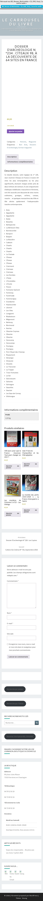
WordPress (33, 896)
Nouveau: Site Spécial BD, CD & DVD (20, 736)
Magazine (32, 142)
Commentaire (13, 581)
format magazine (25, 147)
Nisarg (24, 898)
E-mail (10, 623)
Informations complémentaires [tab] (20, 162)
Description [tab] (12, 157)
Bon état (23, 145)
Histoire (23, 142)
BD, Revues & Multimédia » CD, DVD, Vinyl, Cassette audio (22, 6)
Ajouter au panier (15, 131)
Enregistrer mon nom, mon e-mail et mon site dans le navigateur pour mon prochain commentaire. (22, 647)
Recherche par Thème (15, 703)
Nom (9, 613)
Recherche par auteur (15, 689)
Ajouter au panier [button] (12, 467)
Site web (10, 634)
